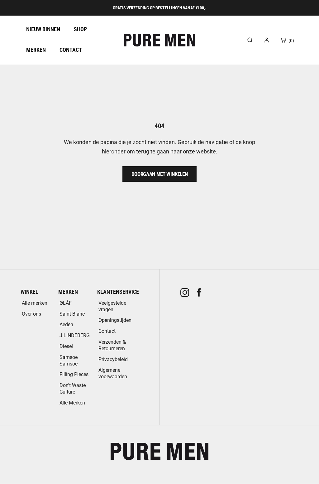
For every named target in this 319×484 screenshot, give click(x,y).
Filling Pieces (74, 374)
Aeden (66, 324)
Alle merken (34, 303)
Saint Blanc (72, 314)
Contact (107, 331)
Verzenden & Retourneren (112, 345)
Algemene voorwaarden (112, 373)
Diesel (66, 346)
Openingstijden (114, 320)
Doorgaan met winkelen (159, 174)
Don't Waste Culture (73, 388)
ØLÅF (66, 303)
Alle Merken (72, 403)
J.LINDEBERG (75, 335)
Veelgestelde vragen (112, 306)
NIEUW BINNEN (43, 29)
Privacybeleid (113, 359)
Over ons (31, 314)
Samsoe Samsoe (69, 360)
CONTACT (71, 49)
